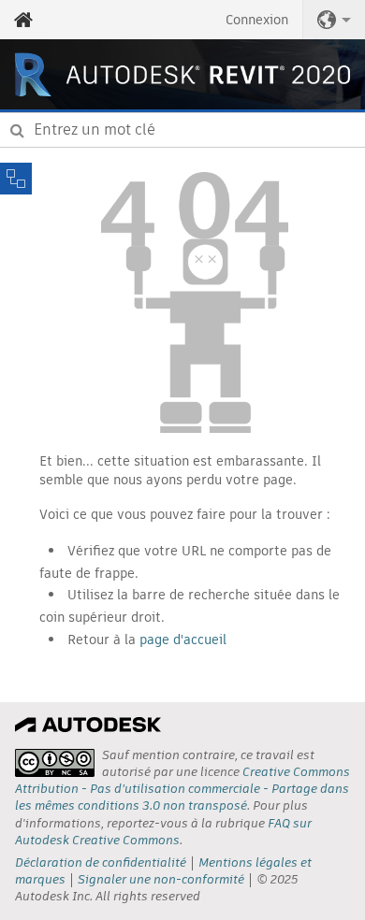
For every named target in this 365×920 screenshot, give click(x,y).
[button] (334, 19)
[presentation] (55, 763)
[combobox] (182, 130)
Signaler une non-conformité (161, 879)
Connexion (257, 19)
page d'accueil (182, 639)
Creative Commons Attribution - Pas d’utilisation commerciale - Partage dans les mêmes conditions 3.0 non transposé (182, 788)
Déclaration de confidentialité (100, 862)
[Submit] (17, 130)
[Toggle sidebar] (16, 178)
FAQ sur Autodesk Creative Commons (163, 831)
